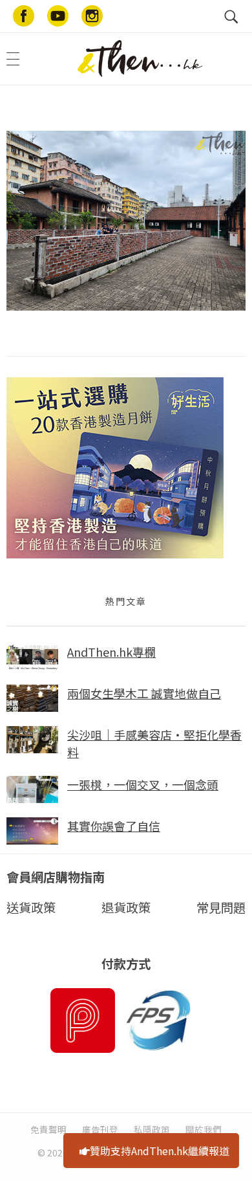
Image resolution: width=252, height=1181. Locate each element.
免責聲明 (48, 1129)
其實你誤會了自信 (113, 825)
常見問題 (221, 907)
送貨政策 (31, 907)
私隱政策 (152, 1129)
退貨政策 (126, 907)
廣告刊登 (100, 1129)
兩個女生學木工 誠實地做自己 (144, 693)
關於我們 (203, 1129)
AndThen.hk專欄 (111, 651)
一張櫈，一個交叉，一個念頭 (142, 784)
